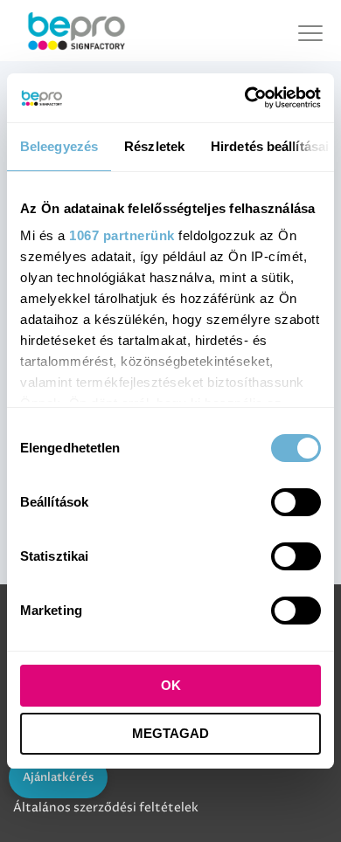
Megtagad (170, 733)
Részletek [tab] (154, 146)
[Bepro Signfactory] (76, 30)
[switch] (296, 502)
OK (171, 685)
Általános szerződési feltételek (105, 807)
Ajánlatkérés (58, 777)
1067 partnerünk (122, 235)
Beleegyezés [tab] (59, 146)
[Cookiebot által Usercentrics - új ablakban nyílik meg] (245, 97)
